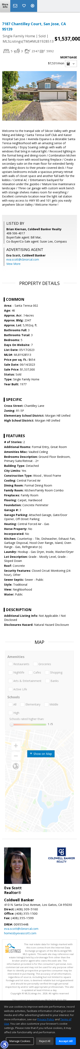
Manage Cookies (19, 1041)
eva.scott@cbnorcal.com (22, 259)
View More (13, 264)
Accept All (66, 1041)
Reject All (44, 1041)
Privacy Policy (45, 1019)
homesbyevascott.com (20, 933)
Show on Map (42, 754)
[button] (4, 1044)
